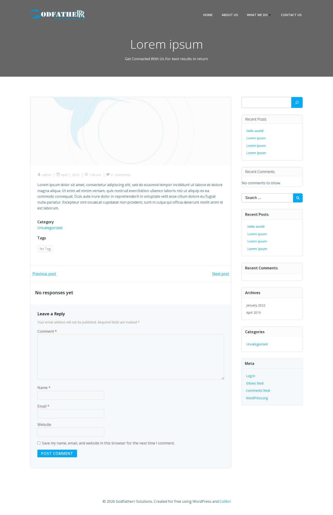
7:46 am (95, 175)
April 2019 (253, 312)
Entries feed (254, 383)
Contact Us (291, 15)
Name (44, 387)
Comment (47, 331)
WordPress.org (257, 398)
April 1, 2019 (70, 175)
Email (43, 406)
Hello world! (254, 131)
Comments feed (258, 390)
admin (46, 175)
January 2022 (255, 305)
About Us (230, 15)
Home (208, 15)
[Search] (297, 102)
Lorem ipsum (256, 138)
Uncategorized (49, 227)
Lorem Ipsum (256, 153)
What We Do (257, 15)
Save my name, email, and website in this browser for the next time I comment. (108, 443)
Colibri (225, 501)
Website (44, 424)
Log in (250, 376)
